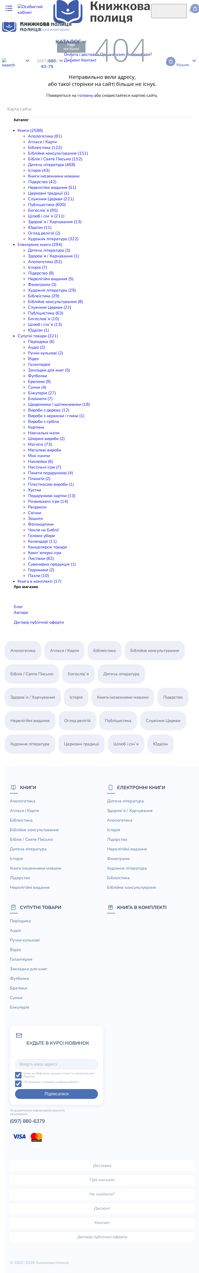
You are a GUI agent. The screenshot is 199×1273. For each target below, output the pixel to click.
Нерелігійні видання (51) (52, 187)
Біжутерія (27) (42, 393)
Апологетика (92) (45, 262)
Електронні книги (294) (40, 244)
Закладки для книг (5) (49, 370)
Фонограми (13, 79)
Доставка (102, 1165)
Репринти (37, 507)
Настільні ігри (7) (44, 467)
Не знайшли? (102, 1194)
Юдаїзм (166, 56)
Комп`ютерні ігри (44, 553)
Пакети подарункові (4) (50, 473)
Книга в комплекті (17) (39, 581)
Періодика (12, 96)
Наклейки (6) (40, 461)
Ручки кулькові (49, 96)
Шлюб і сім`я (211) (46, 216)
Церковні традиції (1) (48, 193)
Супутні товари (40, 907)
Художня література (35, 62)
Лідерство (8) (41, 273)
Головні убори (41, 536)
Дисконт (102, 1208)
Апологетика (14, 44)
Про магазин (102, 1180)
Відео (70, 96)
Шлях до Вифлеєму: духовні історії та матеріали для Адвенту (58, 1075)
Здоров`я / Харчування (135, 56)
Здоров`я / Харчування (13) (55, 222)
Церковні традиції (168, 50)
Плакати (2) (39, 478)
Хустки (34, 490)
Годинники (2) (41, 570)
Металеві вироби (44, 450)
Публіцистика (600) (47, 205)
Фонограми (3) (42, 284)
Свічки (34, 513)
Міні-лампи (39, 456)
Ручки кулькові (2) (45, 353)
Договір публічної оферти (39, 622)
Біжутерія (11, 102)
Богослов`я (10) (43, 319)
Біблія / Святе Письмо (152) (55, 159)
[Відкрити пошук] (169, 11)
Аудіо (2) (36, 347)
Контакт (102, 1223)
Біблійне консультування (106, 44)
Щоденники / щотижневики (68, 102)
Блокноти (31, 102)
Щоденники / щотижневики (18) (59, 404)
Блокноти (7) (40, 399)
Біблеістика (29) (43, 296)
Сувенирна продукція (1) (52, 564)
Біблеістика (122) (45, 147)
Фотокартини (41, 524)
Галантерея (88, 96)
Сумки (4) (37, 387)
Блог (18, 607)
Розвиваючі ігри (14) (48, 501)
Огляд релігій (77, 721)
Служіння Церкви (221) (51, 199)
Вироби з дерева (112, 102)
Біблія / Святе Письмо (152, 44)
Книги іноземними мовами (53, 176)
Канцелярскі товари (47, 547)
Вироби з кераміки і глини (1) (56, 416)
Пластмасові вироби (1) (51, 484)
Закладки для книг (119, 96)
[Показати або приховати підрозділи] (41, 40)
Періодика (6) (41, 342)
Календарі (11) (42, 541)
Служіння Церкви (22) (49, 307)
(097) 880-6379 (27, 1121)
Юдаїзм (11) (40, 227)
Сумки (181, 96)
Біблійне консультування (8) (55, 302)
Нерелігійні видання (130, 50)
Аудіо (28, 96)
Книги (28, 787)
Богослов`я (41, 84)
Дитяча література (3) (49, 250)
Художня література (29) (52, 290)
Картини (36, 427)
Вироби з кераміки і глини (155, 102)
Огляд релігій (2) (44, 233)
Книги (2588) (30, 130)
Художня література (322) (53, 239)
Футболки (147, 96)
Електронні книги (141, 787)
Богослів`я (75, 56)
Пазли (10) (38, 576)
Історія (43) (39, 170)
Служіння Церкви (19, 56)
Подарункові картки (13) (51, 496)
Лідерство (100, 50)
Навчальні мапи (43, 433)
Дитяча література (20, 73)
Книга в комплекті (142, 907)
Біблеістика (77, 79)
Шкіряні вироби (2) (46, 439)
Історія (30, 50)
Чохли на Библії (43, 530)
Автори (21, 612)
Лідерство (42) (42, 182)
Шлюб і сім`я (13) (45, 324)
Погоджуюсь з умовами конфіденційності (51, 1082)
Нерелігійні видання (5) (51, 279)
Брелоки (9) (39, 381)
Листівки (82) (41, 558)
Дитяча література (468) (51, 165)
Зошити (35, 518)
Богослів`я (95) (43, 210)
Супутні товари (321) (38, 336)
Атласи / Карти (42, 44)
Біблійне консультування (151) (58, 153)
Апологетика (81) (45, 136)
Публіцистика (51, 56)
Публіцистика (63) (45, 313)
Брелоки (166, 96)
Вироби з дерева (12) (48, 410)
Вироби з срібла (43, 421)
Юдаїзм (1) (38, 330)
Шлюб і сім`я (99, 56)
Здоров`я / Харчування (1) (53, 256)
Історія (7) (37, 267)
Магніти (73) (40, 444)
